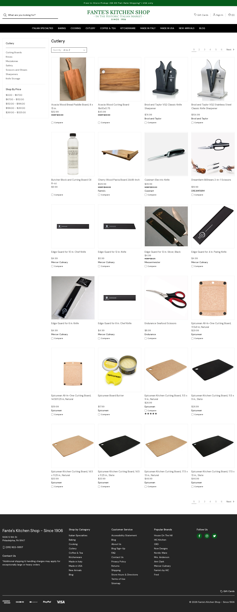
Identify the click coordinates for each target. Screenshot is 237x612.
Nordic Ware (160, 552)
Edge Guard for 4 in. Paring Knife (209, 252)
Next (229, 49)
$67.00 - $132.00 (15, 99)
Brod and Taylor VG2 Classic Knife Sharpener (163, 106)
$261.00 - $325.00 (16, 112)
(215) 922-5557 (14, 547)
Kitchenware (128, 28)
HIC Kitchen (160, 539)
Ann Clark (159, 561)
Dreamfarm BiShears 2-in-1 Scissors (211, 179)
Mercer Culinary (162, 565)
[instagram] (207, 536)
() (233, 15)
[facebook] (199, 536)
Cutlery (90, 28)
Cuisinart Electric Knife (157, 179)
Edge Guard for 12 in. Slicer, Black (163, 252)
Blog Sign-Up (118, 548)
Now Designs (161, 548)
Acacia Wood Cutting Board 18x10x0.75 (113, 106)
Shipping (116, 570)
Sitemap (115, 583)
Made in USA (167, 28)
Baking (62, 28)
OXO (156, 544)
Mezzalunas (12, 61)
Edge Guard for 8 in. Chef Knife (115, 323)
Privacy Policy (118, 561)
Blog (202, 28)
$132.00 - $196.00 (15, 103)
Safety (9, 65)
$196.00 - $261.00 (15, 108)
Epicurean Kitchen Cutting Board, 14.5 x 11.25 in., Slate (119, 473)
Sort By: (57, 50)
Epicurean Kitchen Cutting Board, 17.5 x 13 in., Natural (166, 473)
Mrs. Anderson (161, 557)
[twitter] (214, 536)
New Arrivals (186, 28)
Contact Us (117, 557)
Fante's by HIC (161, 570)
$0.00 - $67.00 (14, 95)
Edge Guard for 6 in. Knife (65, 323)
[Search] (6, 15)
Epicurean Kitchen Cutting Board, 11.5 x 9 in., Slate (212, 397)
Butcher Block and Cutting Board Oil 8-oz (71, 181)
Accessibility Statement (124, 535)
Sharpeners (12, 74)
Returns (115, 565)
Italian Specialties (42, 28)
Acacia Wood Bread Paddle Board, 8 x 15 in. (72, 106)
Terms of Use (118, 578)
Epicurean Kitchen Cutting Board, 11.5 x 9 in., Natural (166, 397)
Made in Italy (148, 28)
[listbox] (75, 50)
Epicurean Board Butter (111, 395)
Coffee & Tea (108, 28)
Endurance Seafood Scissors (160, 323)
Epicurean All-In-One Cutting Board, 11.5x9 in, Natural (211, 325)
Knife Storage (13, 78)
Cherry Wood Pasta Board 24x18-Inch (119, 179)
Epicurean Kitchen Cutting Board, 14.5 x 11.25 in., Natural (72, 473)
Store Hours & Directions (124, 574)
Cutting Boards (14, 52)
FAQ (113, 552)
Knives (9, 56)
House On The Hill (163, 535)
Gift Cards (202, 15)
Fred (156, 574)
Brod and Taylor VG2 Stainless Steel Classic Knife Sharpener (211, 106)
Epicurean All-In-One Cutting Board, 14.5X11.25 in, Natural (71, 397)
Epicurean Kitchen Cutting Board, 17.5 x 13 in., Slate (212, 473)
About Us (116, 544)
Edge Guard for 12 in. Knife (112, 252)
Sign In (219, 15)
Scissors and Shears (16, 69)
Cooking (76, 28)
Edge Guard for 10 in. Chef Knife (68, 252)
